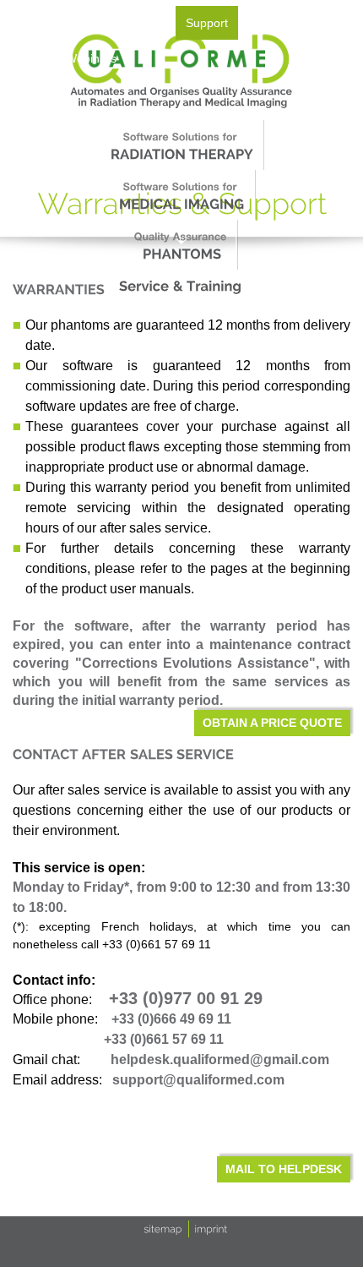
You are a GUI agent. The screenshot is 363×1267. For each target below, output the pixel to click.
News (94, 23)
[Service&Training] (180, 285)
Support (207, 23)
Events (147, 23)
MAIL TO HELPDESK (283, 1169)
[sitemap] (163, 1228)
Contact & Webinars (63, 58)
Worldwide (276, 23)
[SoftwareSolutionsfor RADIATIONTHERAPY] (180, 145)
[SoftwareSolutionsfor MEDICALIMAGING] (180, 195)
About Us (34, 23)
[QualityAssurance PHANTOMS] (180, 245)
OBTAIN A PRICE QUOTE (272, 722)
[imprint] (211, 1228)
